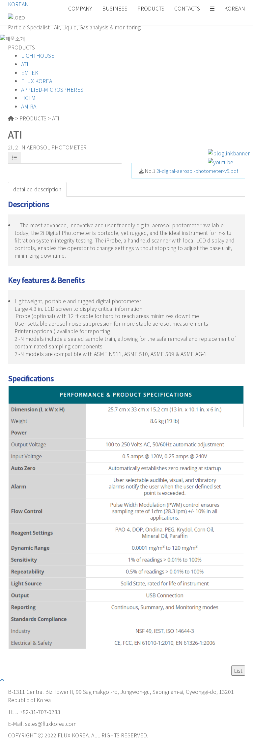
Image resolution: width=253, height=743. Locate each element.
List (238, 670)
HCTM (28, 98)
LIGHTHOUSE (37, 55)
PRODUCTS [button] (150, 8)
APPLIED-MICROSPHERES (52, 89)
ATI (24, 64)
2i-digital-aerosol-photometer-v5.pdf (197, 170)
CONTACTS (187, 8)
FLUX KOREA (36, 81)
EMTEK (29, 73)
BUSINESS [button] (114, 8)
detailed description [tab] (37, 189)
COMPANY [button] (80, 8)
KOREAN (18, 4)
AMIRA (28, 106)
